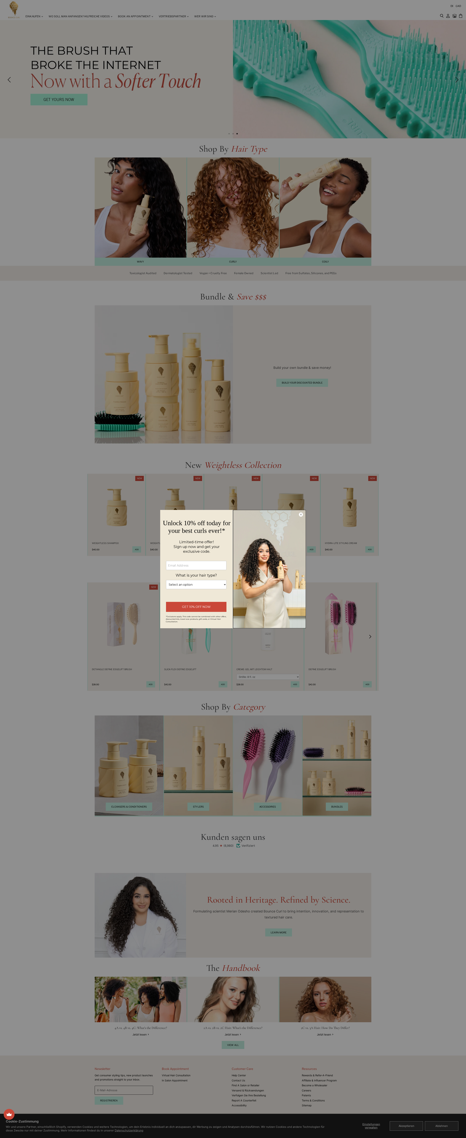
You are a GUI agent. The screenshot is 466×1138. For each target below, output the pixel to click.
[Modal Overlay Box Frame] (233, 569)
